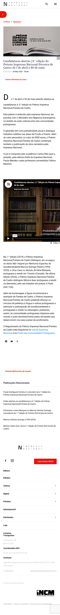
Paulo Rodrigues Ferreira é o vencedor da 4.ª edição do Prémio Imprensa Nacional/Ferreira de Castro (26, 393)
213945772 (8, 571)
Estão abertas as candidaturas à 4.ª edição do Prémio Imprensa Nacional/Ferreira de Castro (26, 402)
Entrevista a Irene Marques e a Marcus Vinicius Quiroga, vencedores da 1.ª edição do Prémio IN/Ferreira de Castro (28, 411)
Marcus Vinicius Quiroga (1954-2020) (19, 419)
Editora (6, 471)
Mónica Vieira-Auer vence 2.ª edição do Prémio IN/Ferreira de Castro (29, 427)
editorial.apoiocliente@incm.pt (43, 571)
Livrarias (7, 533)
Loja (5, 525)
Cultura (6, 22)
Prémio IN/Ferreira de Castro (16, 80)
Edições (6, 478)
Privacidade (7, 604)
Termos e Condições (21, 604)
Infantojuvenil (9, 509)
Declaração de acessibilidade (41, 604)
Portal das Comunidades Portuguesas (36, 333)
